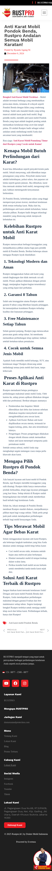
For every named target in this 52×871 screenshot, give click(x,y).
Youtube (8, 789)
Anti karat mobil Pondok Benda (23, 623)
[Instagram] (24, 683)
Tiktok (7, 794)
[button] (44, 13)
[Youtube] (6, 683)
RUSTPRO (9, 700)
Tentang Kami (10, 736)
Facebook (8, 784)
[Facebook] (15, 683)
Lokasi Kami (10, 741)
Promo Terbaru (11, 751)
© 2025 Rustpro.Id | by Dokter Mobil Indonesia (26, 834)
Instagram (8, 778)
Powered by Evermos (26, 842)
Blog (6, 746)
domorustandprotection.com (16, 722)
